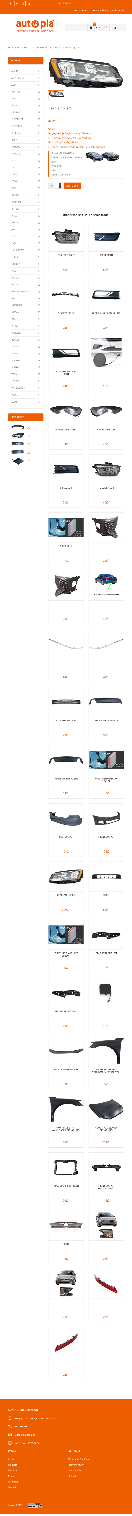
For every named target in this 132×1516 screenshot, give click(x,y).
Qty (51, 186)
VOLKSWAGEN (21, 47)
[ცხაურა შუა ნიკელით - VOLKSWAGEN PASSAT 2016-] (106, 876)
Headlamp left (73, 47)
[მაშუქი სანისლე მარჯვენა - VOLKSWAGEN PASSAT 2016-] (66, 236)
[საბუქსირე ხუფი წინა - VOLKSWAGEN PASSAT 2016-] (106, 353)
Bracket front (66, 313)
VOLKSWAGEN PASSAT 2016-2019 (46, 47)
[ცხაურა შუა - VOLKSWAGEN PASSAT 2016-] (66, 702)
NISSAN (15, 312)
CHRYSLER (16, 126)
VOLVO (14, 395)
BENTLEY (15, 91)
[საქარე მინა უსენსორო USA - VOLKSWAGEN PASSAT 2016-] (66, 935)
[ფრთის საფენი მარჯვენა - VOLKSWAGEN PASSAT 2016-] (66, 411)
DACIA (14, 140)
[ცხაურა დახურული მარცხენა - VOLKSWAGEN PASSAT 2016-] (66, 469)
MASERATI (16, 277)
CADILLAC (16, 112)
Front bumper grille (66, 720)
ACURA (14, 71)
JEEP (13, 229)
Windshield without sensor (106, 780)
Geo (60, 3)
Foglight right (66, 255)
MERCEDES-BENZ (19, 291)
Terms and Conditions (79, 1459)
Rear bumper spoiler (106, 720)
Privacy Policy (75, 1470)
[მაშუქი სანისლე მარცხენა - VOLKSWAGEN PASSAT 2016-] (106, 469)
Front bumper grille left (106, 313)
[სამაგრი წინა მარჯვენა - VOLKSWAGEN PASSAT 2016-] (66, 993)
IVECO (14, 215)
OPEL (14, 319)
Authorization (102, 10)
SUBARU (15, 360)
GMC (13, 188)
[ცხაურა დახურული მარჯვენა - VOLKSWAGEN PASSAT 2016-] (106, 236)
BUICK (14, 105)
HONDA (15, 195)
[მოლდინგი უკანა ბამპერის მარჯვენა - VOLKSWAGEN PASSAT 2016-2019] (106, 644)
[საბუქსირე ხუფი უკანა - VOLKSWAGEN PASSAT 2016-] (106, 993)
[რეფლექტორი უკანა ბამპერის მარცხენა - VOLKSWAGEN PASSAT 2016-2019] (106, 1284)
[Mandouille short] (17, 426)
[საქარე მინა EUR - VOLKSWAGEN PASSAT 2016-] (106, 760)
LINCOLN (15, 264)
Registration (118, 10)
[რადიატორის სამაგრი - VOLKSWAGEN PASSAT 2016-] (66, 1167)
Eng (66, 3)
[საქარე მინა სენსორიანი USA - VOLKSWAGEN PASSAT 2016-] (66, 527)
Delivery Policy (76, 1465)
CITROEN (15, 133)
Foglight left (106, 488)
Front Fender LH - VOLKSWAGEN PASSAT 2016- (106, 1070)
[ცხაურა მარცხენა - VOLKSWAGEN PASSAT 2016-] (106, 295)
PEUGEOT (16, 326)
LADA (14, 243)
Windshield (66, 546)
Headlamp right (66, 895)
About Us (12, 1470)
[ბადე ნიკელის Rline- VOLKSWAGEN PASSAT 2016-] (66, 1225)
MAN (13, 271)
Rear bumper (66, 837)
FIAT (13, 167)
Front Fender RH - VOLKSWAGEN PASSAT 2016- (66, 1129)
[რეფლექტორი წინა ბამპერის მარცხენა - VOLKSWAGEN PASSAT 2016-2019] (106, 1225)
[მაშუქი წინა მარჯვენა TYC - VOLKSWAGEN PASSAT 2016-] (66, 876)
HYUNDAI (16, 202)
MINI (13, 298)
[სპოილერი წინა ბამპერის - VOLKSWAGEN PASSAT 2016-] (66, 1051)
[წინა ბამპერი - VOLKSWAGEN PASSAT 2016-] (106, 818)
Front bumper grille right (66, 372)
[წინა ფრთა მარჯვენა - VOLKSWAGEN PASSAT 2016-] (66, 1109)
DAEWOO (15, 147)
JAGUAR (15, 222)
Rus (72, 3)
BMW (14, 98)
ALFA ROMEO (17, 78)
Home (11, 1459)
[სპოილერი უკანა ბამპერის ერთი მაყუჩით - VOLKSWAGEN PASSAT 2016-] (106, 702)
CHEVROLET (17, 119)
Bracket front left (106, 953)
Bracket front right (66, 1011)
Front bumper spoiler (66, 1069)
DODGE (15, 160)
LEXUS (14, 257)
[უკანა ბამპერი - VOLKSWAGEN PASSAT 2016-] (66, 818)
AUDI (13, 84)
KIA (13, 236)
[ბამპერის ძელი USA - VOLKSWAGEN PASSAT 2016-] (106, 1167)
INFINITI (15, 209)
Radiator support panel (66, 1186)
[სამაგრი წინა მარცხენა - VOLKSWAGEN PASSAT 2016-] (106, 935)
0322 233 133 (81, 10)
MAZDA (14, 284)
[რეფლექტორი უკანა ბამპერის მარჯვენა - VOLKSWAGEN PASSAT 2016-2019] (66, 1342)
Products (12, 1465)
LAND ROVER (17, 250)
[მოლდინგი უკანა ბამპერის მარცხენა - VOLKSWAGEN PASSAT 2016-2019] (66, 644)
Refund (72, 1476)
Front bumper (106, 837)
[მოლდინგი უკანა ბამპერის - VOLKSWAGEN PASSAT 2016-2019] (106, 585)
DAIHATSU (16, 153)
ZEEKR (14, 401)
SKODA (14, 346)
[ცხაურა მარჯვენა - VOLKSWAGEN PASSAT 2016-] (66, 353)
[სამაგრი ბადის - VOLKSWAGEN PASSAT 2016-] (66, 295)
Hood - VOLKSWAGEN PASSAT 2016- (106, 1129)
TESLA (14, 374)
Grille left (66, 488)
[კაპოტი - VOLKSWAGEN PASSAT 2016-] (106, 1109)
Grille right (106, 255)
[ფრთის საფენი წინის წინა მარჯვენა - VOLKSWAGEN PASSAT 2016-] (66, 585)
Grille (106, 895)
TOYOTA (15, 381)
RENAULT (15, 339)
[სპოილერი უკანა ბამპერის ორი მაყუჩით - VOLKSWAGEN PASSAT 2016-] (66, 760)
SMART (14, 353)
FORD (14, 174)
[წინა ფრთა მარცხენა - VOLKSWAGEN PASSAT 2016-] (106, 1051)
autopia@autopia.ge (24, 1435)
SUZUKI (15, 367)
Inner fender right (66, 430)
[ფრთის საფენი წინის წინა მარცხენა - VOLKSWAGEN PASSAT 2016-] (106, 527)
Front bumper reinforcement (106, 1187)
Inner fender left (106, 430)
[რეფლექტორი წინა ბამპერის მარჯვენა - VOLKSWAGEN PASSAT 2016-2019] (66, 1284)
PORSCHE (16, 333)
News (11, 1476)
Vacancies (13, 1481)
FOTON (15, 181)
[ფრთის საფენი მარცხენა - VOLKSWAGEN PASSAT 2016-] (106, 411)
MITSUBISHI (17, 305)
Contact (12, 1487)
